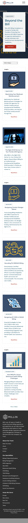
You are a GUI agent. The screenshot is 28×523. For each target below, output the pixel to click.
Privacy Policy (14, 512)
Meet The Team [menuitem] (7, 443)
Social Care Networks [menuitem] (8, 488)
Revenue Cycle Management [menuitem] (10, 476)
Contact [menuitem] (5, 449)
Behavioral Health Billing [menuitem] (9, 468)
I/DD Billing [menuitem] (6, 471)
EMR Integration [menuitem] (7, 463)
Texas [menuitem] (4, 505)
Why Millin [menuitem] (5, 466)
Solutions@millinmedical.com (16, 511)
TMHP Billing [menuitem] (6, 473)
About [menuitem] (4, 446)
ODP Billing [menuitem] (6, 486)
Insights (6, 69)
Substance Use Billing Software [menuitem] (11, 478)
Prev (12, 406)
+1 (22, 509)
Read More (10, 46)
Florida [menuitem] (4, 495)
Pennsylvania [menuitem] (6, 503)
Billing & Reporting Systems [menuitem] (10, 458)
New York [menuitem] (5, 500)
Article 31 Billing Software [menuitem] (9, 481)
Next (16, 406)
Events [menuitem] (4, 451)
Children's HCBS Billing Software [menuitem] (11, 483)
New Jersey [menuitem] (6, 498)
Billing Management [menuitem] (8, 461)
